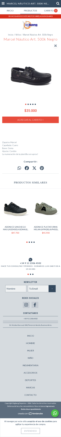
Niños (18, 35)
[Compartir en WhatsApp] (19, 168)
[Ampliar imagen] (55, 46)
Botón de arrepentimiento (31, 409)
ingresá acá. (50, 406)
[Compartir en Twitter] (34, 168)
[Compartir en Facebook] (27, 168)
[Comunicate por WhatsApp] (55, 413)
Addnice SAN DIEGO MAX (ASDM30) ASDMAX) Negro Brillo (15, 228)
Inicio (10, 35)
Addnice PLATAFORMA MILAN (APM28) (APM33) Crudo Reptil (46, 228)
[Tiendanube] (31, 414)
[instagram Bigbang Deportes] (26, 305)
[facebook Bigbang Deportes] (35, 305)
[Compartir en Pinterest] (42, 168)
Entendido (30, 431)
